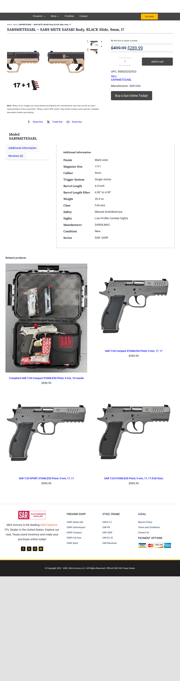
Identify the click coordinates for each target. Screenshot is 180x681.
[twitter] (29, 549)
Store (15, 25)
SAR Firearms (48, 525)
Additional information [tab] (22, 148)
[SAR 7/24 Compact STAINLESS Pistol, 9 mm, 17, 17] (134, 266)
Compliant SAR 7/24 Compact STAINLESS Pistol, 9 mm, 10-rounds (46, 378)
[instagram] (35, 549)
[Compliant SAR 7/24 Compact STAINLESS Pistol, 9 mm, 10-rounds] (46, 266)
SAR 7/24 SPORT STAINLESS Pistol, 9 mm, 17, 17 (46, 478)
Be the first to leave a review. (124, 40)
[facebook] (23, 549)
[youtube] (41, 549)
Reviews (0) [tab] (15, 156)
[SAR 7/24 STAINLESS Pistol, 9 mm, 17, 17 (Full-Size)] (134, 393)
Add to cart (157, 61)
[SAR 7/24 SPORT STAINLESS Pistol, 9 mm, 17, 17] (46, 393)
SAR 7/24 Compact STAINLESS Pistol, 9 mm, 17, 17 (133, 350)
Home (9, 25)
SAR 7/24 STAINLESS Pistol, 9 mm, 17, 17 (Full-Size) (133, 478)
